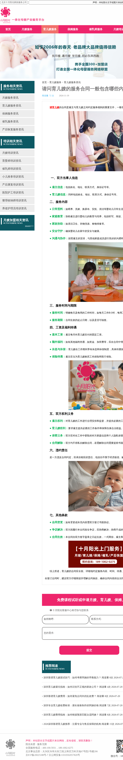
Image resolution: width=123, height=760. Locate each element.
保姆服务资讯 (10, 113)
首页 (8, 29)
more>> (29, 225)
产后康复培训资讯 (13, 184)
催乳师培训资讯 (11, 168)
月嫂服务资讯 (10, 97)
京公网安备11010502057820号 (64, 755)
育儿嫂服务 (50, 29)
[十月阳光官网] (22, 22)
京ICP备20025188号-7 (37, 755)
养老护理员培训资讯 (14, 208)
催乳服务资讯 (10, 121)
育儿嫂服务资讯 (11, 105)
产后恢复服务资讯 (13, 129)
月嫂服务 (27, 29)
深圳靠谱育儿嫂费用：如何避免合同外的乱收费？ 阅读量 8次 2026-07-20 (82, 696)
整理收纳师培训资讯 (14, 200)
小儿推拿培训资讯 (13, 176)
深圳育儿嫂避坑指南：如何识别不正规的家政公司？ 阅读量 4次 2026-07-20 (83, 687)
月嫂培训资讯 (10, 152)
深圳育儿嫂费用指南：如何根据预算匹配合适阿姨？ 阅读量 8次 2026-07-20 (83, 714)
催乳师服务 (96, 29)
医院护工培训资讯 (13, 192)
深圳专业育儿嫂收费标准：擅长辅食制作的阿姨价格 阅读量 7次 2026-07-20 (83, 705)
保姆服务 (73, 29)
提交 (89, 650)
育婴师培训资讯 (11, 160)
